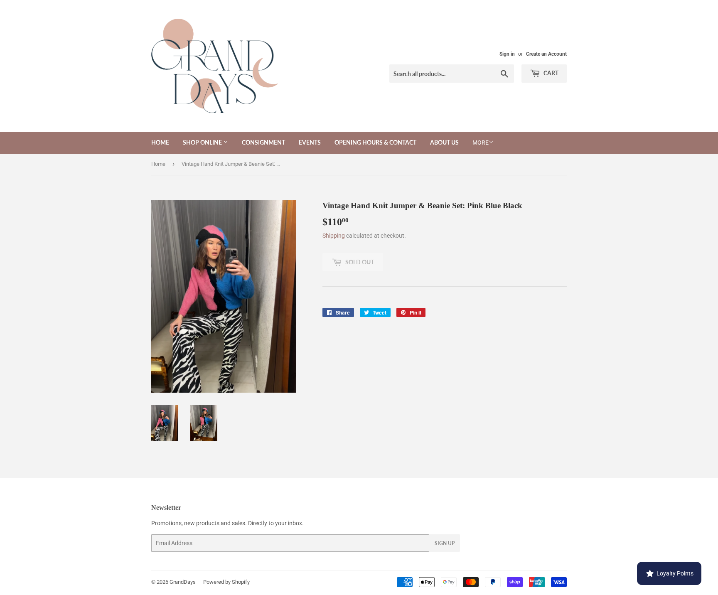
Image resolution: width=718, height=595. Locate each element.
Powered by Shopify (226, 582)
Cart (550, 72)
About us (444, 142)
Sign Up (445, 543)
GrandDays (183, 582)
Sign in (507, 54)
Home (160, 142)
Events (310, 142)
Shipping (333, 235)
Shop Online (203, 142)
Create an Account (546, 54)
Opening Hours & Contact (375, 142)
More (480, 142)
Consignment (263, 142)
